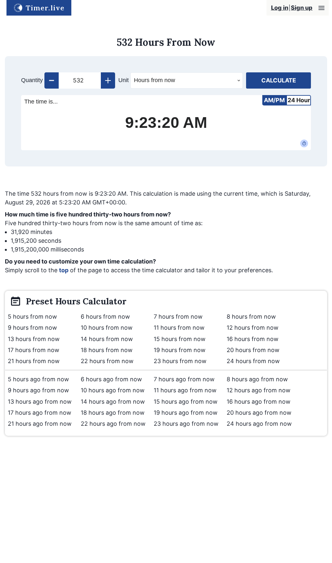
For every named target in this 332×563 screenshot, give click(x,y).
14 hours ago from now (113, 401)
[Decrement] (51, 80)
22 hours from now (107, 361)
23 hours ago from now (186, 423)
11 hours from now (179, 327)
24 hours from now (253, 361)
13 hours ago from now (40, 401)
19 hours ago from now (186, 412)
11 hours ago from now (185, 390)
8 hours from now (251, 316)
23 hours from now (180, 361)
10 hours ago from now (113, 390)
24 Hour (299, 100)
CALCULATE (278, 80)
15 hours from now (180, 339)
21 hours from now (34, 361)
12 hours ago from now (258, 390)
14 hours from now (107, 339)
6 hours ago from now (111, 379)
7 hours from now (178, 316)
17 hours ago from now (39, 412)
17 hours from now (33, 350)
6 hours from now (105, 316)
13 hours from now (34, 339)
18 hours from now (107, 350)
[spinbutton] (80, 80)
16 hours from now (253, 339)
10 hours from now (107, 327)
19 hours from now (180, 350)
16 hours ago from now (258, 401)
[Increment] (108, 80)
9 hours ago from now (38, 390)
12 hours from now (253, 327)
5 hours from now (32, 316)
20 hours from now (253, 350)
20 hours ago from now (259, 412)
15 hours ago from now (186, 401)
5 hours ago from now (38, 379)
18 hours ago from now (113, 412)
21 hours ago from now (40, 423)
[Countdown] (304, 143)
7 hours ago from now (184, 379)
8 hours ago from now (257, 379)
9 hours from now (32, 327)
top (63, 270)
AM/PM (274, 100)
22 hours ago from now (113, 423)
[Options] (321, 8)
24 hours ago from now (259, 423)
